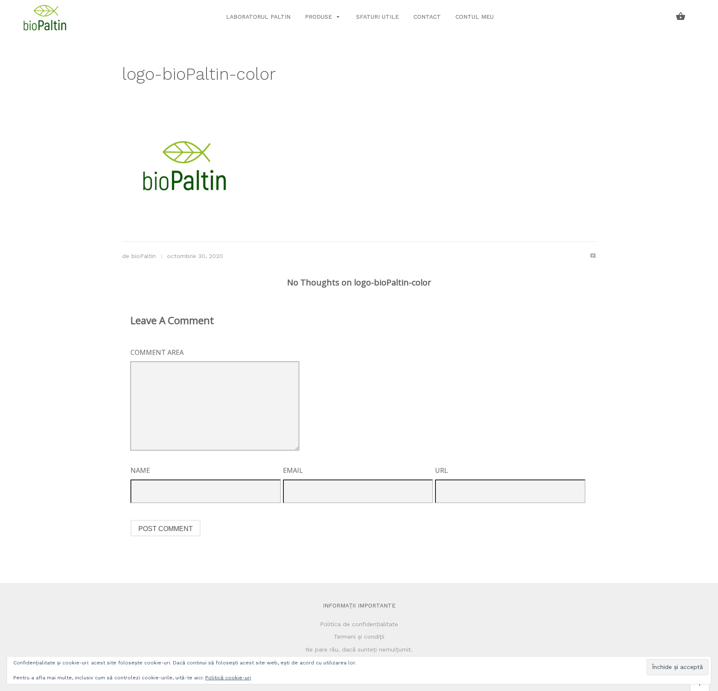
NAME (140, 470)
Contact (427, 16)
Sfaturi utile (377, 16)
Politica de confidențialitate (359, 624)
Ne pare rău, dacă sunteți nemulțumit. (359, 649)
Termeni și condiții (359, 636)
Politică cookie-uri (228, 678)
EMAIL (293, 470)
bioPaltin (143, 256)
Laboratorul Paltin (258, 16)
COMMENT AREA (157, 352)
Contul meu (474, 16)
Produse (319, 16)
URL (441, 470)
